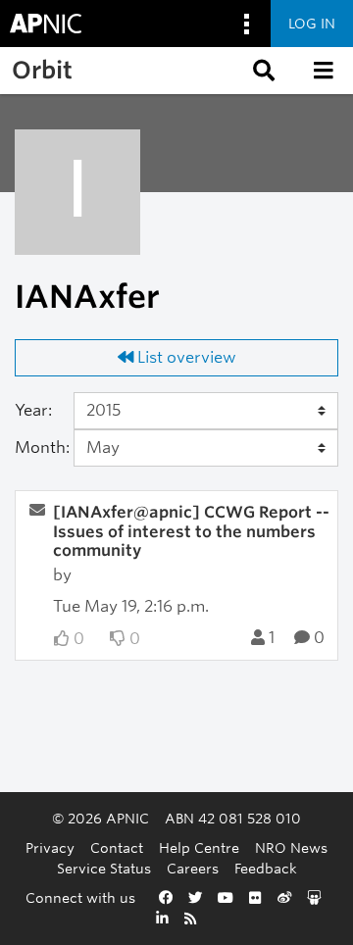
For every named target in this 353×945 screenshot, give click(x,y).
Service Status (104, 868)
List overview (184, 357)
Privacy (50, 847)
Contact (116, 847)
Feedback (265, 868)
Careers (193, 868)
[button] (261, 70)
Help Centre (199, 847)
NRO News (291, 847)
